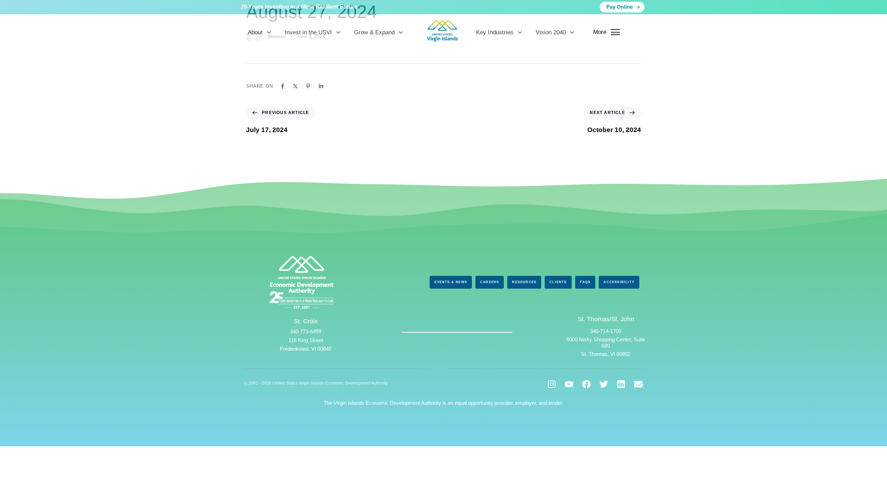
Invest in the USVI (308, 32)
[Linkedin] (321, 86)
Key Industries (494, 32)
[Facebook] (282, 86)
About (255, 32)
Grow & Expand (374, 32)
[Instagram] (551, 384)
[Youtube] (569, 384)
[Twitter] (603, 384)
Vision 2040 (551, 32)
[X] (295, 86)
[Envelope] (638, 384)
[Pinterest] (308, 86)
